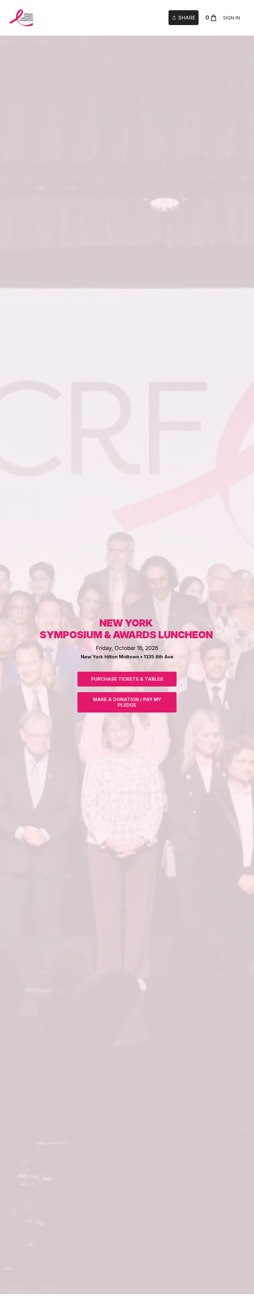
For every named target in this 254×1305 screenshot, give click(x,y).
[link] (21, 17)
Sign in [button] (231, 18)
